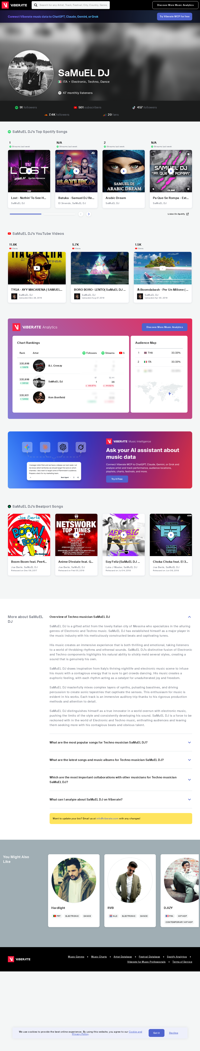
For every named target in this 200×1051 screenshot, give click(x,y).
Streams (109, 353)
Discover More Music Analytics (175, 5)
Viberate (14, 5)
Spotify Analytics (177, 956)
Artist (35, 353)
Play (29, 171)
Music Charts (99, 956)
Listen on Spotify (176, 214)
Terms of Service (182, 961)
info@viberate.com (107, 818)
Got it (156, 1033)
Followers (91, 353)
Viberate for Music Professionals (146, 961)
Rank (22, 353)
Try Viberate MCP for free (175, 16)
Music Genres (76, 956)
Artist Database (123, 956)
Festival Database (149, 956)
